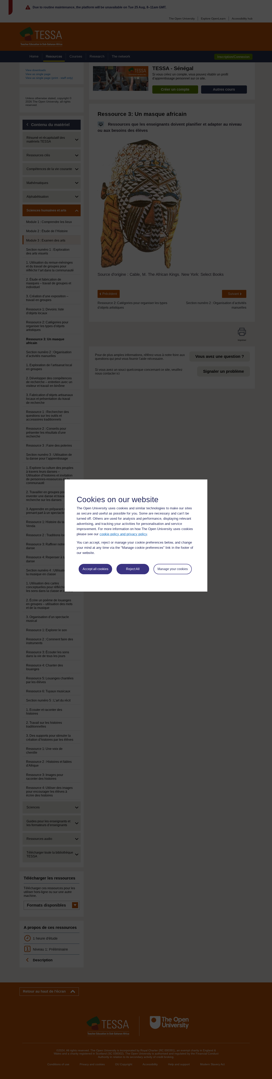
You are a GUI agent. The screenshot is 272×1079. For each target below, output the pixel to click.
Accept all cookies (95, 569)
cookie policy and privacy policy (123, 534)
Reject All (133, 569)
